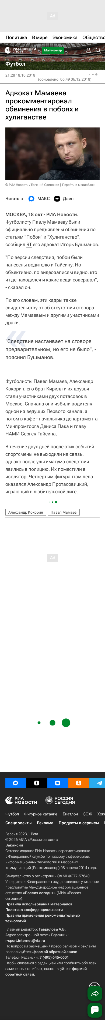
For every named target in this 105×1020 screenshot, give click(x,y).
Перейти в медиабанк (78, 185)
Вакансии (14, 845)
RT (29, 244)
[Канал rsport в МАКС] (15, 783)
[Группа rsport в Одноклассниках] (78, 783)
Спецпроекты (18, 822)
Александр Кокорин (25, 512)
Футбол (12, 814)
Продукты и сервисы (79, 822)
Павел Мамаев (64, 512)
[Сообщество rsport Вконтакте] (57, 783)
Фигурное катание (40, 814)
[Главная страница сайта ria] (6, 50)
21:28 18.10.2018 (20, 75)
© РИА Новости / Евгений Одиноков (32, 185)
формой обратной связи (55, 952)
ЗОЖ (87, 814)
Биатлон (70, 814)
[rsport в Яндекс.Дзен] (36, 783)
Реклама (45, 822)
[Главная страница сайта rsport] (32, 50)
